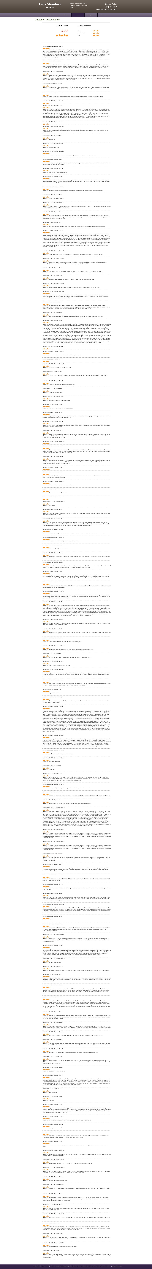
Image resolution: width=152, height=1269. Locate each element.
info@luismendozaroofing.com (106, 9)
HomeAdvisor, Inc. (117, 1266)
